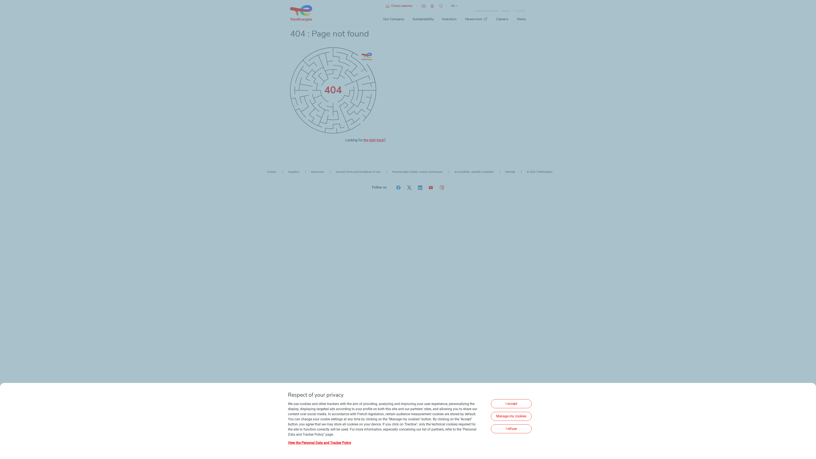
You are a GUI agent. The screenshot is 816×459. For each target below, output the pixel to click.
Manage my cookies (511, 416)
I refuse (511, 429)
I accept (511, 404)
